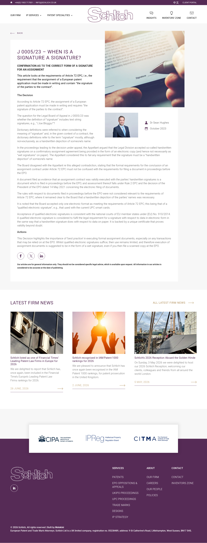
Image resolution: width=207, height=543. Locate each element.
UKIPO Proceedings (125, 493)
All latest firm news (169, 302)
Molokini (59, 527)
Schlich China (176, 2)
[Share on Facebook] (20, 255)
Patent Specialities (58, 15)
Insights (151, 18)
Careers (152, 483)
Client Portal (189, 2)
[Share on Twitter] (31, 255)
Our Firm (15, 15)
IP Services (32, 15)
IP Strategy (120, 517)
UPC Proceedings (124, 499)
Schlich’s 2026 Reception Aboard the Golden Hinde (164, 357)
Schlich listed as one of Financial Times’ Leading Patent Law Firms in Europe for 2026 (34, 361)
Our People (154, 489)
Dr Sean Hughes (159, 122)
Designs (117, 511)
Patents (117, 477)
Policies (152, 495)
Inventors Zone (183, 483)
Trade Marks (121, 505)
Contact (192, 18)
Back (20, 33)
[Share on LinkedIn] (41, 255)
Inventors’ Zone (171, 18)
